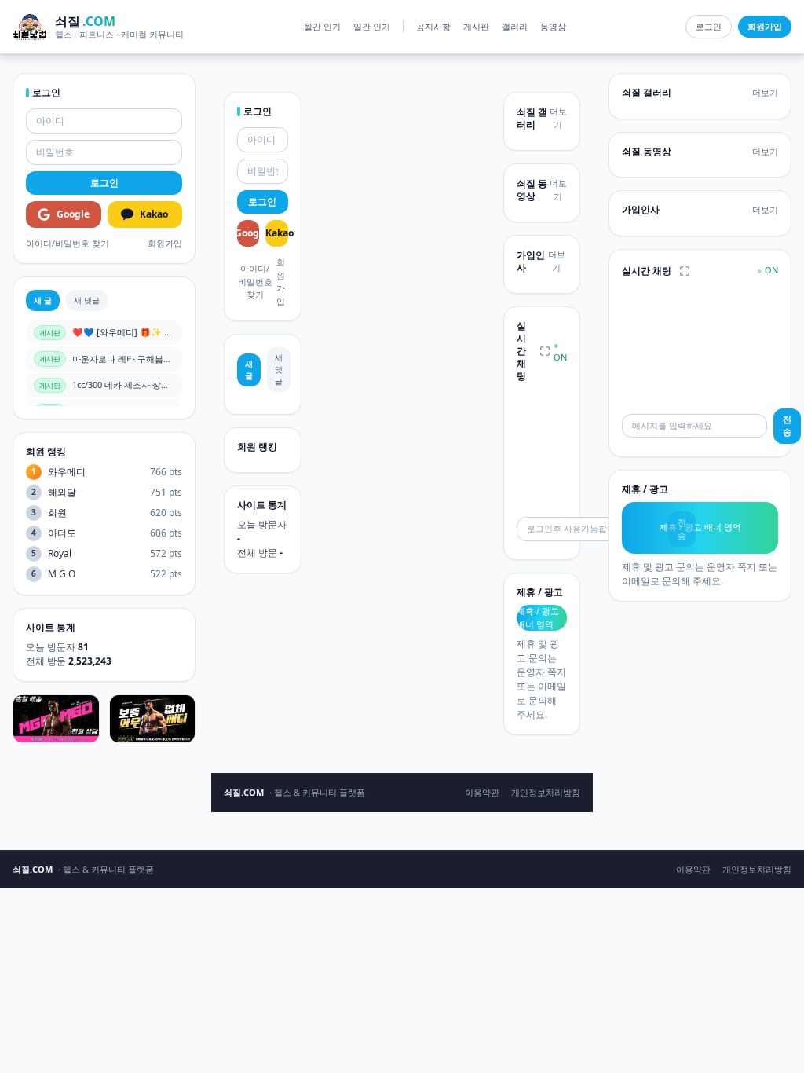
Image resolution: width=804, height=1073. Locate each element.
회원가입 (165, 243)
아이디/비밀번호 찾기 (67, 243)
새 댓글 (87, 300)
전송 (787, 425)
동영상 (553, 26)
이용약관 (482, 792)
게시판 (476, 26)
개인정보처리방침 (545, 792)
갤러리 (515, 26)
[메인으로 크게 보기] (545, 351)
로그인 (709, 26)
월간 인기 (322, 26)
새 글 (43, 300)
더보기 (558, 117)
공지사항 (433, 26)
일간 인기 (371, 26)
